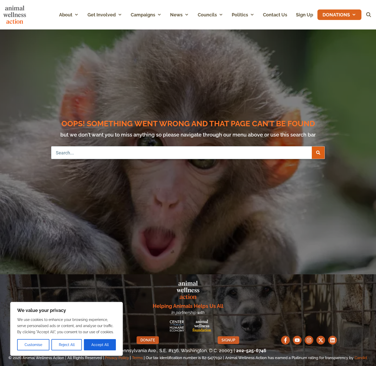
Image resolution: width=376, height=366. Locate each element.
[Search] (318, 153)
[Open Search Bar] (368, 14)
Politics (240, 14)
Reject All (67, 345)
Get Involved (101, 14)
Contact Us (275, 14)
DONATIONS (336, 14)
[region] (66, 329)
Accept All (100, 345)
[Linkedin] (332, 340)
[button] (77, 14)
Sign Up (304, 14)
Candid (361, 357)
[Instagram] (309, 340)
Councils (207, 14)
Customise (33, 345)
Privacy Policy (117, 357)
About (65, 14)
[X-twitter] (320, 340)
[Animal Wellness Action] (16, 14)
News (176, 14)
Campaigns (143, 14)
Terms (137, 357)
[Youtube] (297, 340)
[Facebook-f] (285, 340)
